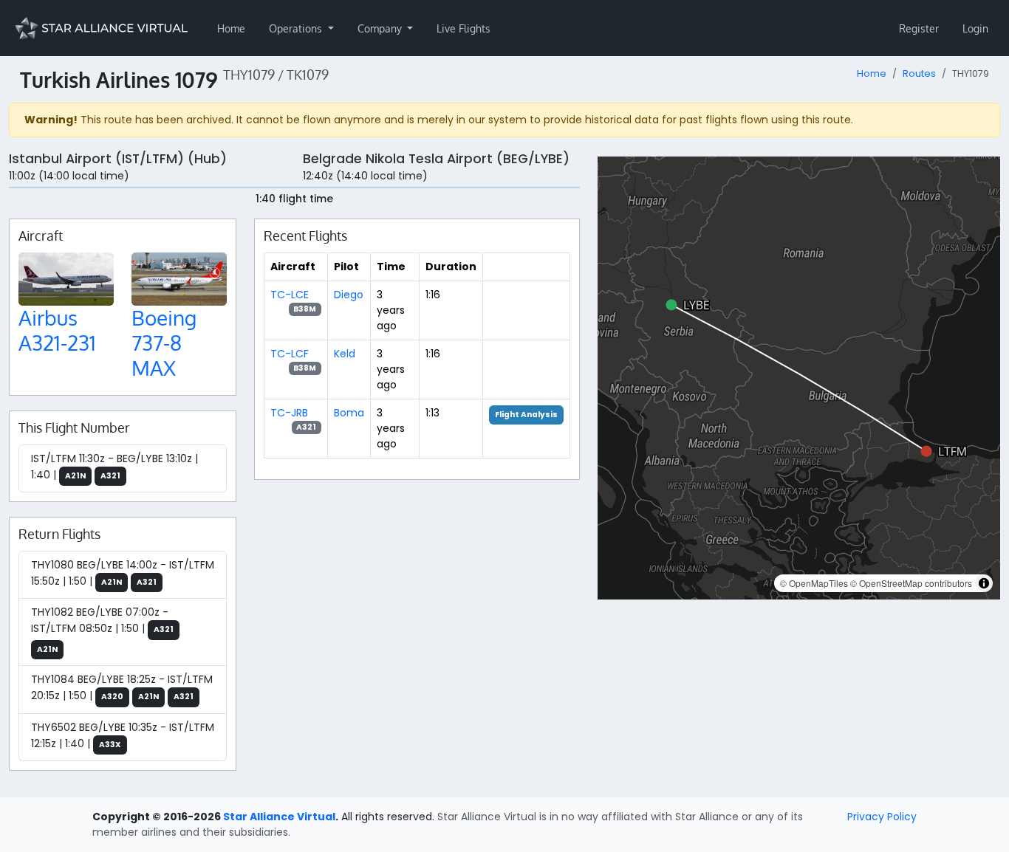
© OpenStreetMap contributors (911, 583)
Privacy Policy (882, 816)
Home (231, 28)
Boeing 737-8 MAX (163, 342)
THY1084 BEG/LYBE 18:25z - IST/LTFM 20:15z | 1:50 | (122, 687)
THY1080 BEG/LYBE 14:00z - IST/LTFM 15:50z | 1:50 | (122, 572)
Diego (348, 294)
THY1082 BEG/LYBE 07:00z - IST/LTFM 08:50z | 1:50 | (102, 630)
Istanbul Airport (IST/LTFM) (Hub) (118, 159)
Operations (297, 28)
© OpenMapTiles (814, 583)
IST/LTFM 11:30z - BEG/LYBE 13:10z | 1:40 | (114, 466)
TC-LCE (289, 294)
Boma (349, 412)
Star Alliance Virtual (279, 816)
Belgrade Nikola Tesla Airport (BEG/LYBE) (436, 159)
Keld (344, 353)
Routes (919, 73)
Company (381, 28)
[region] (799, 378)
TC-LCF (289, 353)
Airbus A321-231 (57, 330)
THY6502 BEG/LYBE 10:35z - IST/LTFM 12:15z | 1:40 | (122, 735)
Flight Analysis (526, 414)
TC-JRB (289, 412)
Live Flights (463, 28)
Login (975, 28)
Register (919, 28)
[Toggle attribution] (984, 583)
